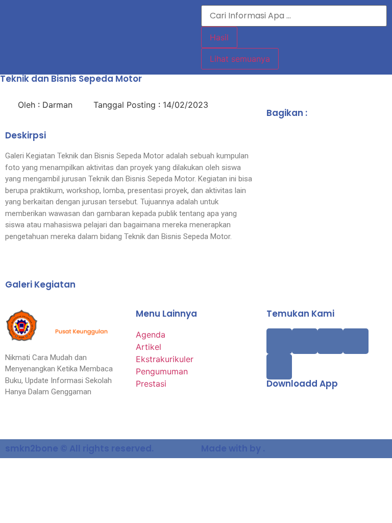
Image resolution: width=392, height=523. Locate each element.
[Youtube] (356, 341)
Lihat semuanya (240, 59)
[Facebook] (279, 341)
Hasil (219, 37)
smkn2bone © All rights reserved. (79, 448)
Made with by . (233, 448)
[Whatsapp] (279, 366)
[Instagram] (330, 341)
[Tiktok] (304, 341)
